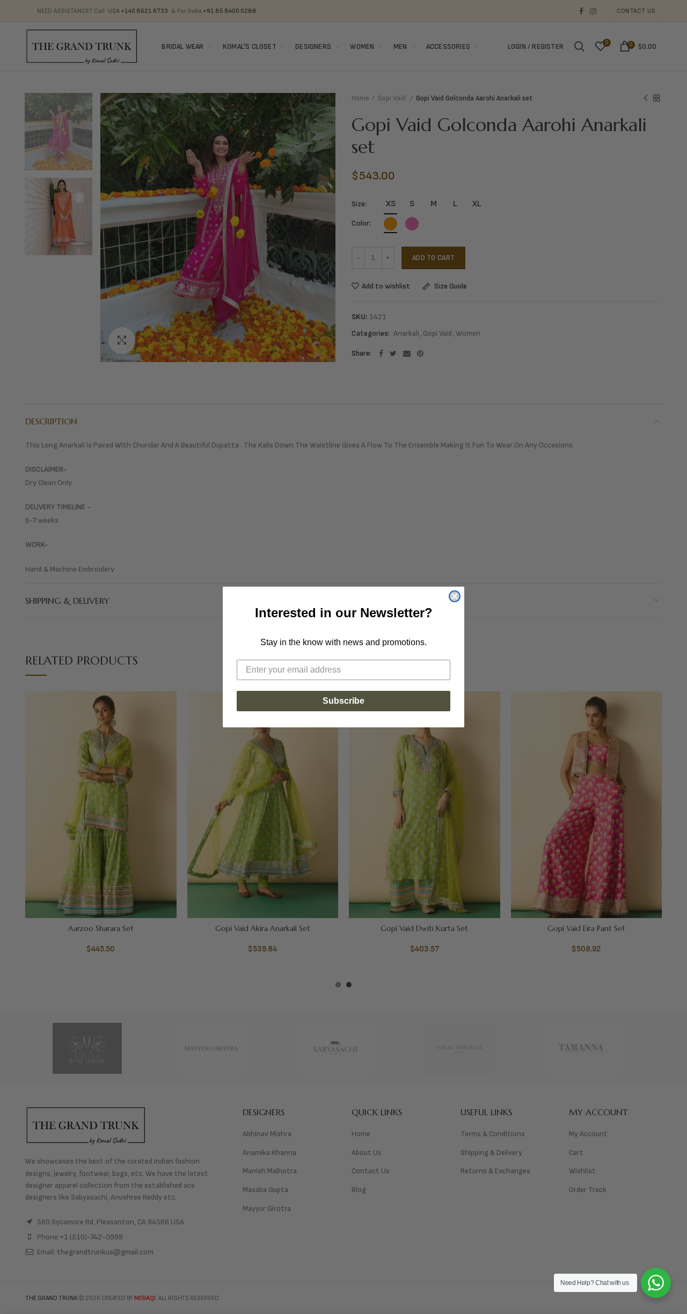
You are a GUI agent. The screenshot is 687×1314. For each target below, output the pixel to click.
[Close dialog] (454, 596)
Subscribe (343, 700)
